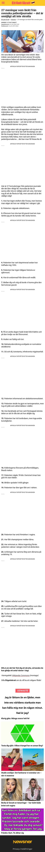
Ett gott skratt (5, 19)
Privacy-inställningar (22, 849)
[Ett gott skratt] (22, 3)
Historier (13, 19)
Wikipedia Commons (20, 675)
